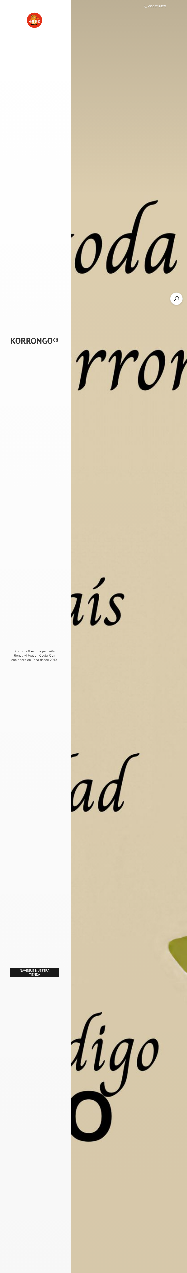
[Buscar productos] (176, 298)
